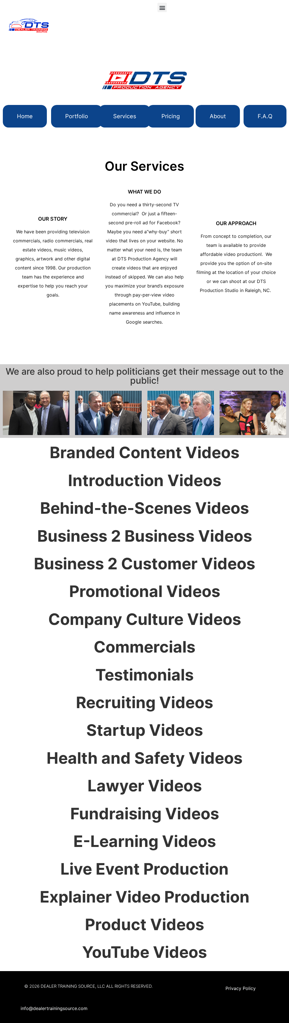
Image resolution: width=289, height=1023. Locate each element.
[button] (162, 7)
